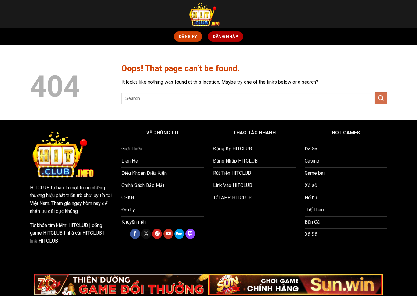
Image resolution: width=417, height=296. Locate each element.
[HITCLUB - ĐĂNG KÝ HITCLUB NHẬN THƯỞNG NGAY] (208, 14)
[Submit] (381, 98)
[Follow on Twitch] (190, 234)
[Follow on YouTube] (168, 234)
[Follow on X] (146, 234)
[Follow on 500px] (179, 234)
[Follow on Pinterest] (157, 234)
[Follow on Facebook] (135, 234)
